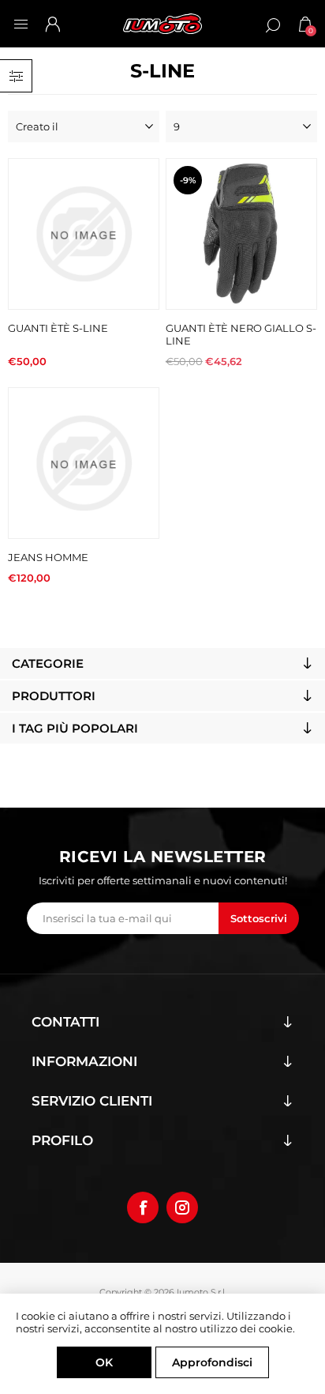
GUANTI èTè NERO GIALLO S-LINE (241, 334)
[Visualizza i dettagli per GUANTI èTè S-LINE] (84, 234)
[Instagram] (182, 1207)
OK (104, 1362)
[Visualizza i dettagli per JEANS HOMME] (84, 463)
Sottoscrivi (258, 918)
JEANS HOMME (48, 557)
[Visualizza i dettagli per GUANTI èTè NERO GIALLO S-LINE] (241, 234)
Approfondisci (212, 1362)
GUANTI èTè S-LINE (58, 328)
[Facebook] (143, 1207)
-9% (188, 180)
